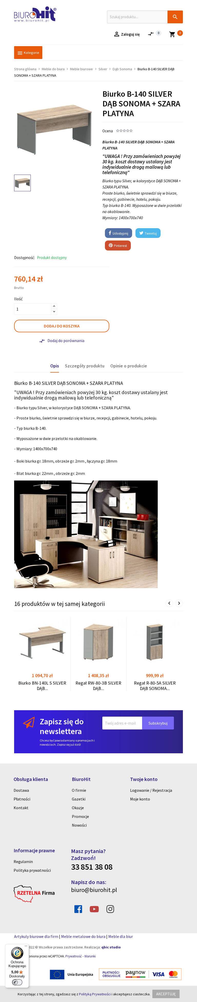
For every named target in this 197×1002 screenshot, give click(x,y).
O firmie (79, 790)
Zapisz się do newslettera (62, 726)
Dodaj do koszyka (62, 325)
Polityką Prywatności (95, 994)
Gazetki (78, 798)
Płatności (22, 798)
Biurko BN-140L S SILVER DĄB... (42, 686)
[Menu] (26, 947)
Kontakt (21, 807)
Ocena (107, 130)
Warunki (90, 956)
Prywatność (73, 956)
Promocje (80, 816)
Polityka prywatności (32, 870)
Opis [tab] (54, 366)
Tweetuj (150, 233)
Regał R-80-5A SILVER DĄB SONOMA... (155, 686)
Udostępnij (120, 233)
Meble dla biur (120, 936)
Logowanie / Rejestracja (151, 790)
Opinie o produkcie (128, 366)
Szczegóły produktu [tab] (84, 366)
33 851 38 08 (92, 867)
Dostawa (21, 790)
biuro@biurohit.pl (94, 890)
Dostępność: (24, 257)
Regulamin (23, 861)
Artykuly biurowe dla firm (36, 936)
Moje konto (140, 798)
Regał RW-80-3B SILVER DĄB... (98, 686)
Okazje (78, 807)
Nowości (79, 825)
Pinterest (120, 246)
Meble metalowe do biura (83, 936)
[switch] (17, 982)
